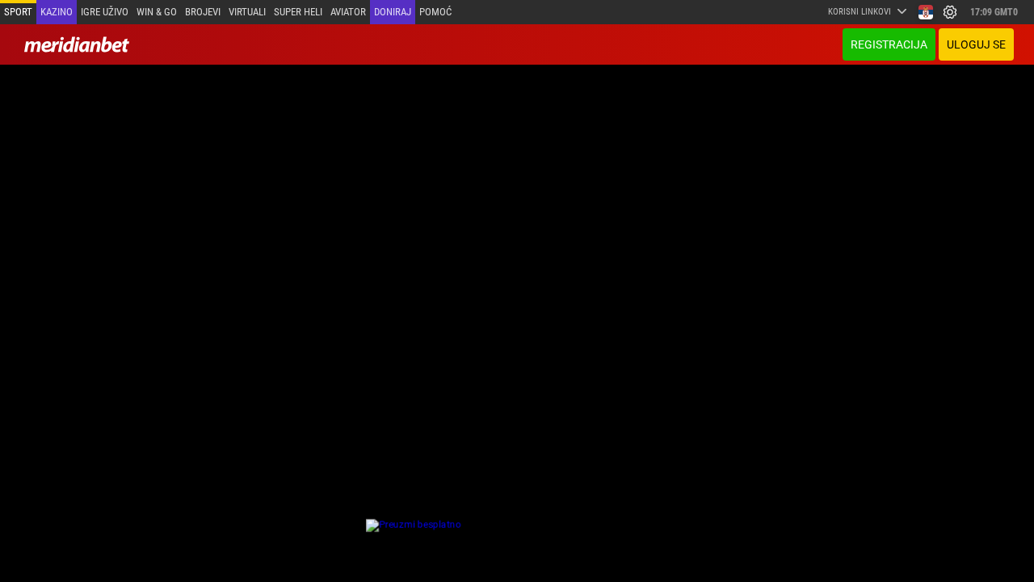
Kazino (56, 12)
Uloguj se (976, 44)
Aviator (348, 12)
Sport (18, 12)
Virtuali (247, 12)
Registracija (889, 44)
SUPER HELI (298, 12)
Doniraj (392, 12)
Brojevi (203, 12)
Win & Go (157, 12)
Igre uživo (104, 12)
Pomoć (435, 12)
